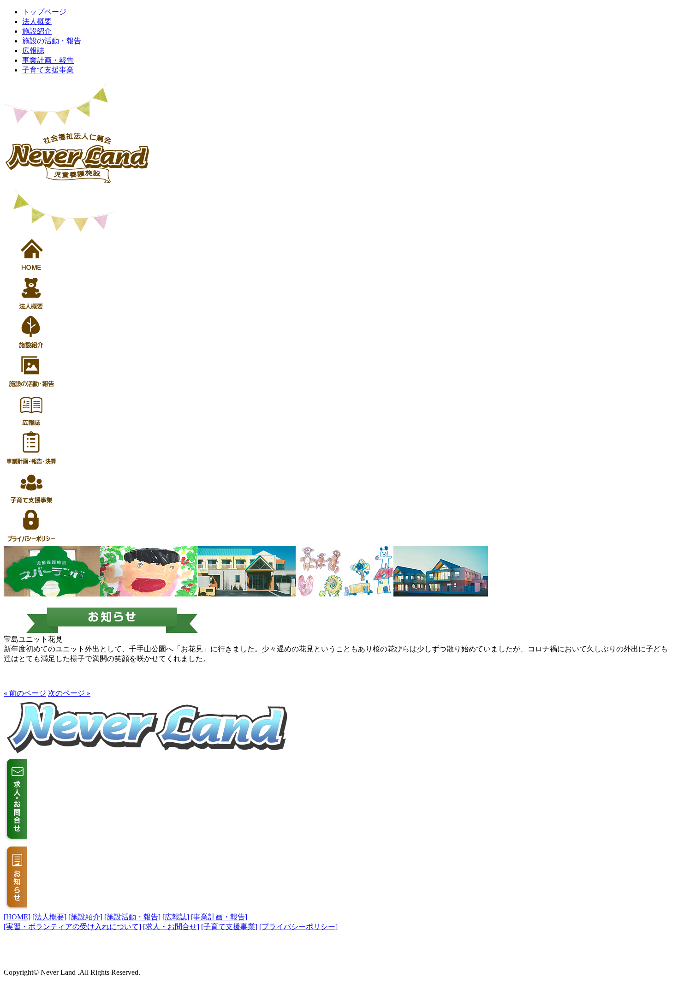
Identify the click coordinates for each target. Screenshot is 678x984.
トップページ (44, 12)
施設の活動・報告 (51, 41)
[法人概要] (49, 917)
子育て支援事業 (48, 70)
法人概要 (37, 21)
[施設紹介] (85, 917)
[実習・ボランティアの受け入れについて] (72, 926)
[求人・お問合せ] (171, 926)
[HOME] (17, 917)
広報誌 (33, 50)
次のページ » (69, 693)
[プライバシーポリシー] (298, 926)
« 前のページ (25, 693)
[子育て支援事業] (229, 926)
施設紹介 (37, 31)
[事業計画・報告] (219, 917)
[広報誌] (175, 917)
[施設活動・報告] (132, 917)
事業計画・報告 (48, 60)
